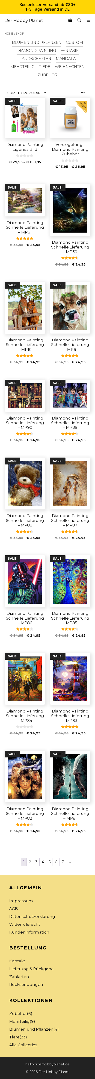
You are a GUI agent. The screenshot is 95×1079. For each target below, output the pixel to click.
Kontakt (17, 961)
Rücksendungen (26, 984)
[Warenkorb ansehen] (70, 20)
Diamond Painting (36, 50)
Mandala (66, 58)
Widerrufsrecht (24, 924)
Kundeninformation (29, 932)
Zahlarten (19, 976)
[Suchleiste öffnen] (79, 20)
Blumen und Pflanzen (36, 42)
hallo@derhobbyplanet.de (47, 1064)
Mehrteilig (22, 66)
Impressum (21, 901)
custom (74, 42)
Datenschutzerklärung (32, 916)
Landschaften (35, 58)
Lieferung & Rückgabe (31, 969)
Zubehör (47, 75)
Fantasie (70, 50)
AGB (13, 908)
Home (9, 33)
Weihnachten (70, 66)
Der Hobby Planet (24, 20)
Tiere (44, 66)
